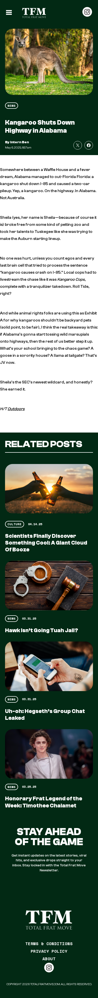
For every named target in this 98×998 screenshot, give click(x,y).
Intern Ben (19, 142)
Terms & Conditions (49, 944)
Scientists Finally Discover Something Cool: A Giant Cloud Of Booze (46, 543)
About (49, 959)
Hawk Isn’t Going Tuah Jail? (41, 630)
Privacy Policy (49, 951)
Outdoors (16, 409)
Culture (15, 524)
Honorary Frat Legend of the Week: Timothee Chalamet (43, 802)
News (12, 105)
